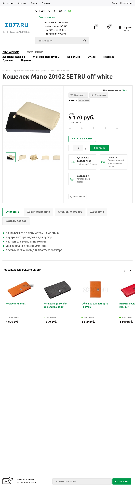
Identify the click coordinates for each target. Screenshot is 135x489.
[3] (93, 128)
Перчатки (27, 60)
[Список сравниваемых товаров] (95, 28)
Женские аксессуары (46, 56)
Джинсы (7, 60)
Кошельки (73, 56)
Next (130, 270)
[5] (117, 128)
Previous (124, 270)
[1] (70, 128)
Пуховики (109, 56)
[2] (82, 128)
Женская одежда (13, 56)
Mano (124, 90)
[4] (105, 128)
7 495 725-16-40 (50, 11)
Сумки (91, 56)
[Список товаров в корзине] (126, 30)
